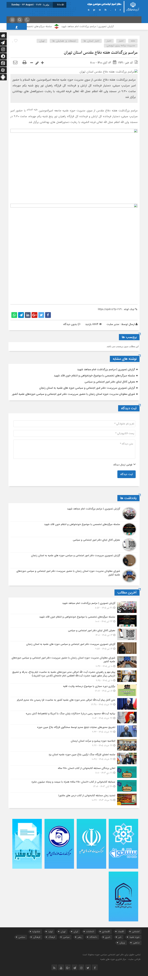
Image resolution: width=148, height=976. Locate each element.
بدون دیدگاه (70, 324)
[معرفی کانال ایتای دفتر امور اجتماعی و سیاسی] (74, 545)
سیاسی (66, 937)
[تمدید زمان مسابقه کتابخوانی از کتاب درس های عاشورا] (74, 799)
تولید (50, 931)
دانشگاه (93, 937)
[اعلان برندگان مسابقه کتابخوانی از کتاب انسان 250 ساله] (74, 772)
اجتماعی (136, 931)
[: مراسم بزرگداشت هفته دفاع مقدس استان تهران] (15, 62)
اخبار (121, 41)
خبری (107, 937)
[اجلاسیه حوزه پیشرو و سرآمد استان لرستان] (74, 745)
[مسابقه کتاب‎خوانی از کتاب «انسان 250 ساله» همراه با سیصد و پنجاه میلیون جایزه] (74, 786)
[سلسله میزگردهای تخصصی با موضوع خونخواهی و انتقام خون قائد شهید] (74, 529)
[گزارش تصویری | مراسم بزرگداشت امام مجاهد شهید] (74, 513)
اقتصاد (121, 931)
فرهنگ (51, 937)
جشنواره (36, 931)
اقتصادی (106, 931)
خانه (133, 41)
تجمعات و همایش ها (64, 41)
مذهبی (136, 942)
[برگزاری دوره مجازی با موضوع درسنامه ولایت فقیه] (74, 690)
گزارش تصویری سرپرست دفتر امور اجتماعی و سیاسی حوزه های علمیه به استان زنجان (87, 388)
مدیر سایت (113, 324)
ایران (76, 931)
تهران (42, 41)
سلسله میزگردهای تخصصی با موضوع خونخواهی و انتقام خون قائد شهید (94, 375)
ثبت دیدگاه (126, 474)
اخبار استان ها (91, 41)
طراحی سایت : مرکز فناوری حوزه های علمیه (120, 959)
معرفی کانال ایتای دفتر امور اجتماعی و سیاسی (110, 382)
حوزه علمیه (135, 937)
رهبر (80, 937)
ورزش (122, 942)
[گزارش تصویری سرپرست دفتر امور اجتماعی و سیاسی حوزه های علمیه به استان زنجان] (74, 560)
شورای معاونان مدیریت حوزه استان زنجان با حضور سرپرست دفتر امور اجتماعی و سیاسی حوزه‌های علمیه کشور (73, 394)
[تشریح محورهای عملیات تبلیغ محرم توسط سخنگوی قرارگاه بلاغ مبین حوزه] (74, 731)
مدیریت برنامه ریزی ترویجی (121, 45)
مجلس (21, 937)
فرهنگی (36, 937)
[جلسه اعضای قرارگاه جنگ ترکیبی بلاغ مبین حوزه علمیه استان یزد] (74, 758)
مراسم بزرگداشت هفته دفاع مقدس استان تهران (101, 53)
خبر (119, 937)
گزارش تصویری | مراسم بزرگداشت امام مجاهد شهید (99, 26)
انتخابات (90, 931)
